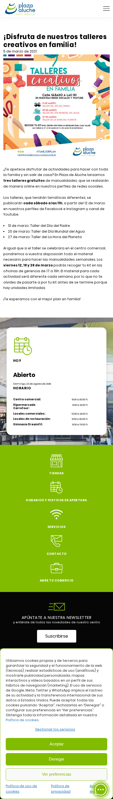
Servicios (56, 527)
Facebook (54, 208)
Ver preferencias (56, 774)
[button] (106, 8)
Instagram (76, 208)
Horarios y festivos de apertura (56, 500)
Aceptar (57, 744)
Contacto (57, 554)
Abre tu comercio (57, 580)
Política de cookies (22, 720)
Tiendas (56, 473)
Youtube (10, 214)
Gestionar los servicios (55, 729)
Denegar (56, 759)
